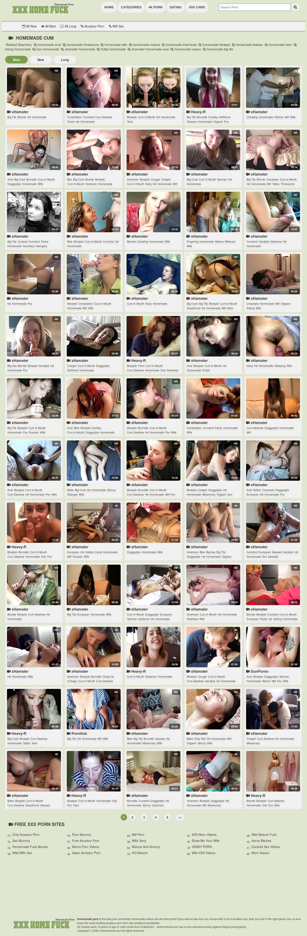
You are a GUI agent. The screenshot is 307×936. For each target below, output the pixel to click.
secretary (29, 246)
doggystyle (14, 184)
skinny (111, 490)
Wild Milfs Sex (22, 852)
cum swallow (103, 117)
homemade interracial (181, 44)
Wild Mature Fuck (263, 834)
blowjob (132, 117)
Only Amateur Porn (26, 834)
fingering (192, 241)
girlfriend (224, 117)
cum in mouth (146, 117)
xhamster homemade (79, 49)
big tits (11, 117)
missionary (209, 494)
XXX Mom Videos (204, 834)
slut (229, 494)
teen (130, 121)
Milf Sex (118, 26)
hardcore (91, 184)
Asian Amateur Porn (86, 852)
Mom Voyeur (260, 852)
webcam (230, 241)
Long (65, 59)
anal (10, 179)
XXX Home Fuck (40, 9)
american (133, 179)
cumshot (88, 117)
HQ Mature (140, 852)
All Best (50, 26)
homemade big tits (219, 49)
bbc (69, 179)
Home (109, 7)
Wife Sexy (139, 840)
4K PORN (155, 7)
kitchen (279, 117)
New (41, 59)
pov (226, 121)
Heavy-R (198, 111)
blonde (22, 117)
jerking (277, 619)
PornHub (78, 733)
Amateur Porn (94, 26)
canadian (273, 179)
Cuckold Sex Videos (265, 846)
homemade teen (280, 44)
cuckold (23, 241)
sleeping (279, 366)
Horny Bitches (261, 840)
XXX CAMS (197, 7)
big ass (12, 366)
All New (31, 26)
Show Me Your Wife (206, 840)
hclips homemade (113, 49)
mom (230, 308)
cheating (252, 117)
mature (219, 241)
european (253, 494)
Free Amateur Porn (86, 840)
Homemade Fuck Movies (30, 846)
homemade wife (115, 44)
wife (293, 117)
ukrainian (158, 805)
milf (287, 117)
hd (29, 117)
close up (108, 676)
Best (16, 59)
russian (34, 432)
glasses (192, 121)
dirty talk (200, 738)
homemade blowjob (215, 44)
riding (251, 308)
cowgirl (166, 179)
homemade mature (146, 44)
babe (70, 490)
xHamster (19, 111)
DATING (176, 7)
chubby (213, 117)
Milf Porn (138, 834)
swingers (41, 246)
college (72, 681)
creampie (253, 303)
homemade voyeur (187, 49)
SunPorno (259, 671)
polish (206, 370)
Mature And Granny (146, 846)
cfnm (141, 366)
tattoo (276, 184)
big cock (19, 179)
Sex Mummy (21, 840)
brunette (202, 117)
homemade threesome (82, 44)
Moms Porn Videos (85, 846)
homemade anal (49, 44)
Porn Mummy (81, 834)
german (222, 179)
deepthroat (193, 308)
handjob (264, 241)
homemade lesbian (249, 44)
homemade (39, 117)
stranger (72, 494)
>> (180, 817)
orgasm (218, 121)
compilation (74, 117)
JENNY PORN (202, 846)
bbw (70, 241)
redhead (172, 370)
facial (71, 121)
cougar (155, 179)
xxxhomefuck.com (41, 924)
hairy (148, 184)
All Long (70, 26)
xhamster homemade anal (150, 49)
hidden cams (93, 552)
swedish (273, 556)
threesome (288, 184)
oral (163, 370)
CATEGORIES (131, 7)
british (257, 490)
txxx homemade (47, 49)
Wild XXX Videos (203, 852)
